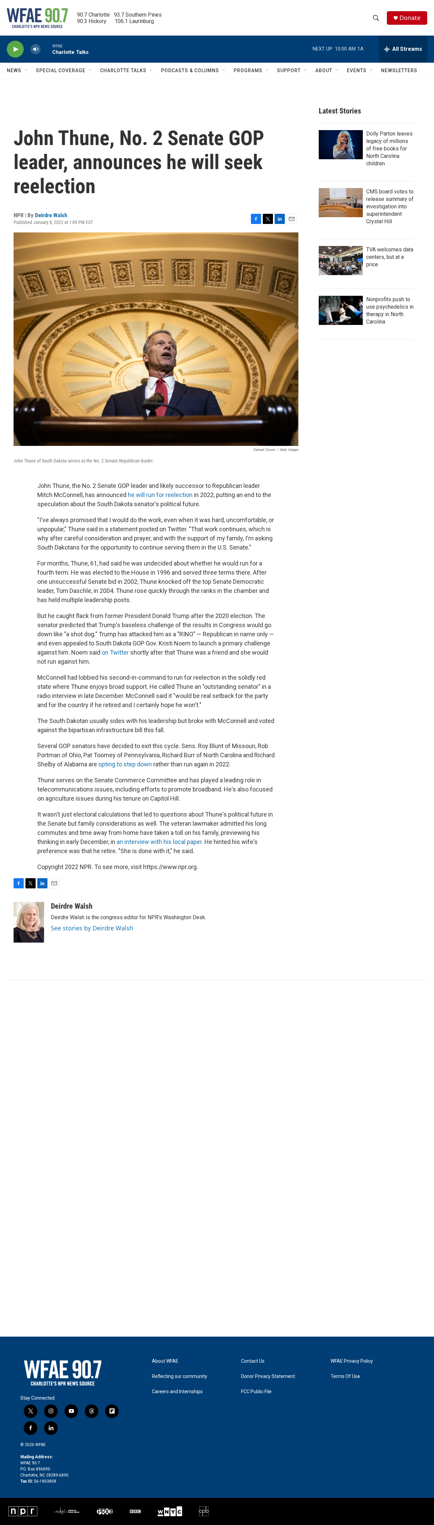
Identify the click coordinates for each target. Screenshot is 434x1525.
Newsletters (399, 70)
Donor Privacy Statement (268, 1376)
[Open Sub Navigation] (26, 70)
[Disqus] (217, 1071)
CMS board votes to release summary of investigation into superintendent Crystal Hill (390, 206)
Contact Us (252, 1361)
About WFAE (165, 1361)
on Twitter (115, 652)
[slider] (46, 49)
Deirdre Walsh (51, 215)
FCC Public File (256, 1391)
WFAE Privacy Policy (352, 1361)
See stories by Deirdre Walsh (92, 928)
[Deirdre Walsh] (29, 922)
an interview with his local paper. (160, 841)
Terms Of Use (345, 1376)
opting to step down (125, 764)
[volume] (35, 49)
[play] (15, 49)
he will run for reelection (160, 494)
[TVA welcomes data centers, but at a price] (341, 260)
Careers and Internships (177, 1391)
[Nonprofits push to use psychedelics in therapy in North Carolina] (341, 310)
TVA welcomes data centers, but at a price (389, 257)
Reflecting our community (179, 1376)
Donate (409, 17)
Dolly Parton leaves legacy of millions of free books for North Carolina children (389, 148)
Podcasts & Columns (190, 70)
